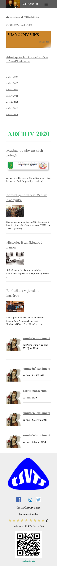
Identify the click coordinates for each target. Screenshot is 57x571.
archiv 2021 (12, 95)
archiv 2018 (12, 114)
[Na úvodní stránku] (13, 7)
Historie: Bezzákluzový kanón (24, 245)
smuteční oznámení (36, 337)
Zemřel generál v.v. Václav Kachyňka (26, 197)
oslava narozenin (35, 390)
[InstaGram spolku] (28, 500)
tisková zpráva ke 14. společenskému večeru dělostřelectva (27, 59)
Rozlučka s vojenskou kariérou (23, 293)
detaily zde (43, 41)
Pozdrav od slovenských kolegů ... (24, 153)
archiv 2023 (12, 83)
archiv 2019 (12, 108)
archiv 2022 (12, 89)
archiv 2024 (12, 76)
